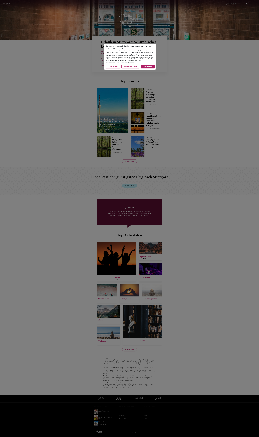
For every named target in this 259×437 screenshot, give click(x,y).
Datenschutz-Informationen (111, 62)
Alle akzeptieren (148, 66)
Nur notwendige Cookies (130, 66)
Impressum (119, 62)
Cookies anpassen (113, 66)
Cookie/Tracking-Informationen (128, 62)
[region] (130, 57)
